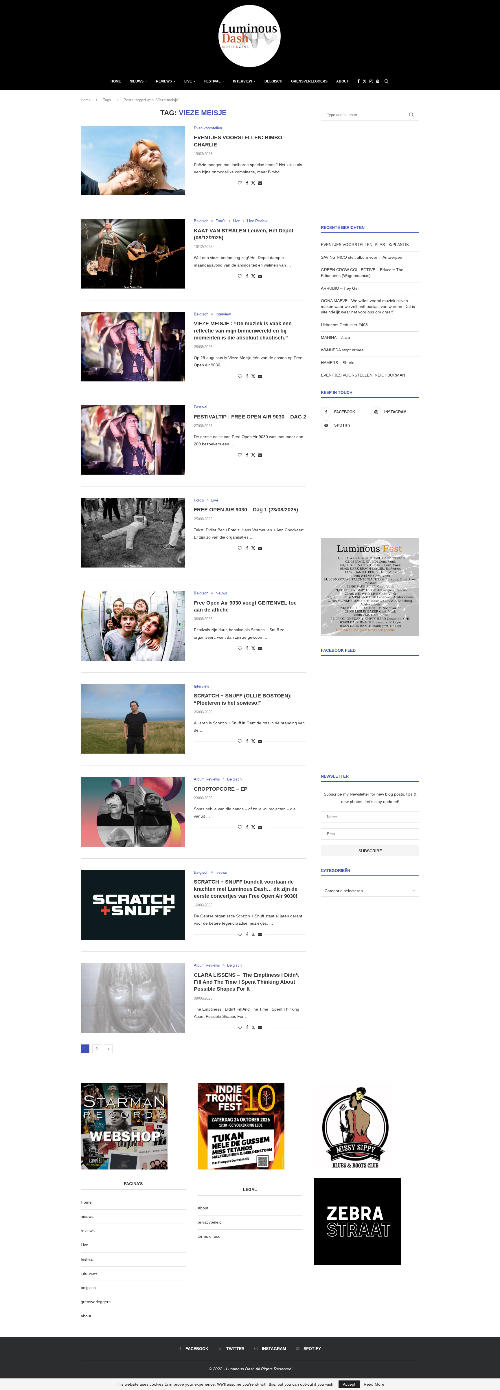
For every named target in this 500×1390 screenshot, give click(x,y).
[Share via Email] (260, 183)
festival (87, 1259)
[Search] (386, 81)
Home (116, 81)
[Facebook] (358, 81)
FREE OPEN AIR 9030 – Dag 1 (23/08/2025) (246, 510)
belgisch (88, 1287)
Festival (212, 81)
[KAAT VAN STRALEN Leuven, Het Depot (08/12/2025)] (133, 253)
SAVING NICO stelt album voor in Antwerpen (361, 257)
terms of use (209, 1236)
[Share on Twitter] (253, 182)
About (342, 81)
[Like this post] (240, 183)
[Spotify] (377, 81)
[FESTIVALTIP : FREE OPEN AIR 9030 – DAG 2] (133, 439)
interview (89, 1273)
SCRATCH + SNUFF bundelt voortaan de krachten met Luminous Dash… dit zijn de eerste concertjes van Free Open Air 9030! (245, 889)
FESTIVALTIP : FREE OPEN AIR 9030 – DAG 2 (250, 417)
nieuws (137, 81)
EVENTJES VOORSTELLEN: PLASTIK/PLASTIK (365, 244)
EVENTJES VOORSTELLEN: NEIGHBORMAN (363, 375)
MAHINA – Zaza (335, 337)
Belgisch (273, 81)
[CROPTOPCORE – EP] (133, 812)
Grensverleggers (309, 81)
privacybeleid (210, 1222)
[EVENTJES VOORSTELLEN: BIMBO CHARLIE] (133, 160)
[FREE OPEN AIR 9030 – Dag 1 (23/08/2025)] (133, 533)
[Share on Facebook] (247, 183)
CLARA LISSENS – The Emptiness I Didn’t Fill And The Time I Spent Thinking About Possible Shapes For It (246, 982)
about (86, 1316)
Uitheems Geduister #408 (344, 324)
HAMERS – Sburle (337, 362)
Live (188, 81)
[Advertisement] (370, 172)
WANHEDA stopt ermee (342, 350)
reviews (88, 1230)
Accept (349, 1384)
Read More (374, 1384)
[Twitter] (365, 81)
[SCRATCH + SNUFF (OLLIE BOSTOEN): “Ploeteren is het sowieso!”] (133, 719)
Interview (242, 81)
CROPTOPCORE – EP (220, 789)
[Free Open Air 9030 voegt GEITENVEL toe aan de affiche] (133, 625)
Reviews (164, 81)
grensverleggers (96, 1301)
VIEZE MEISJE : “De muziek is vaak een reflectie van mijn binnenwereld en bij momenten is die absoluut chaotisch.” (243, 331)
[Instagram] (371, 81)
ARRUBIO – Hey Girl (340, 288)
